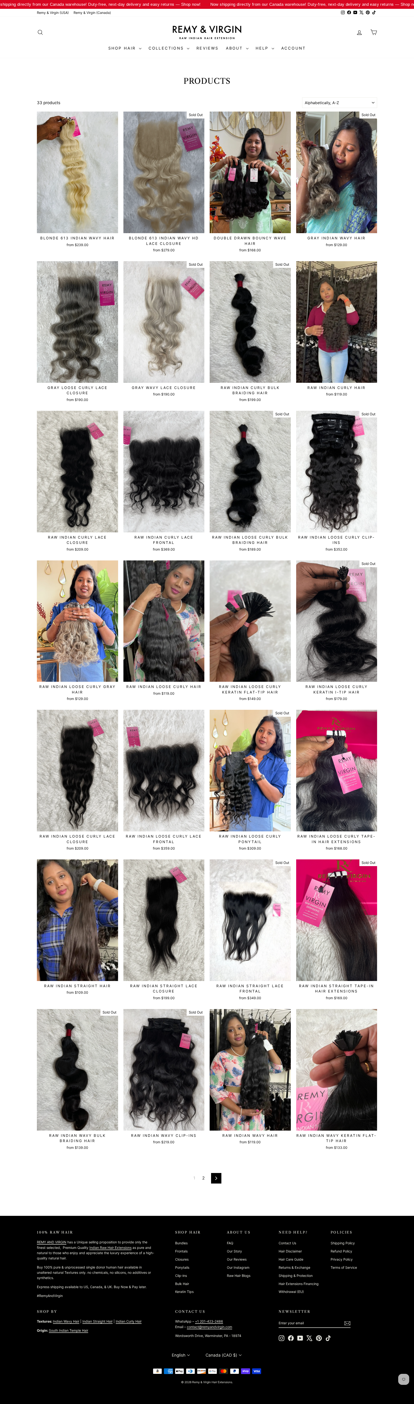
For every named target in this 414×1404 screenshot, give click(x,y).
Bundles (181, 1243)
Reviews (207, 48)
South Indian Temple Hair (68, 1330)
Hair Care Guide (291, 1259)
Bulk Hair (182, 1284)
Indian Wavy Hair (66, 1321)
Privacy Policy (342, 1259)
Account (293, 48)
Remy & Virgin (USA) (53, 13)
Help (263, 48)
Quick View (77, 228)
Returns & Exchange (294, 1267)
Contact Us (287, 1243)
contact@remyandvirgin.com (209, 1327)
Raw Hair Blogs (238, 1276)
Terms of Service (344, 1267)
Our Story (234, 1251)
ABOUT (235, 48)
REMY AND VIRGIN (51, 1242)
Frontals (181, 1251)
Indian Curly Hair (129, 1321)
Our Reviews (237, 1259)
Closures (182, 1259)
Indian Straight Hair (97, 1321)
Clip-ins (181, 1276)
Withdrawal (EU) (291, 1292)
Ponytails (182, 1267)
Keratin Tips (184, 1292)
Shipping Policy (343, 1243)
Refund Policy (341, 1251)
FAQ (230, 1243)
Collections (167, 48)
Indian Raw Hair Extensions (110, 1248)
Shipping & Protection (296, 1276)
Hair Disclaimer (290, 1251)
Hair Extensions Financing (299, 1284)
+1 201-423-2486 (209, 1321)
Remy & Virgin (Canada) (92, 13)
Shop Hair (123, 48)
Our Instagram (238, 1267)
